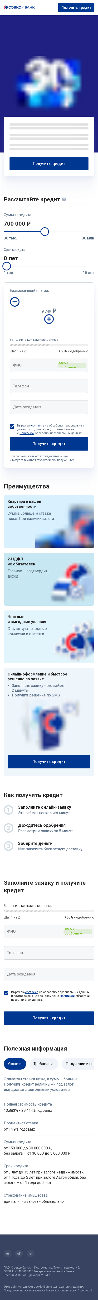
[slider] (44, 231)
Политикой (27, 433)
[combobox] (49, 365)
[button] (49, 224)
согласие (37, 425)
